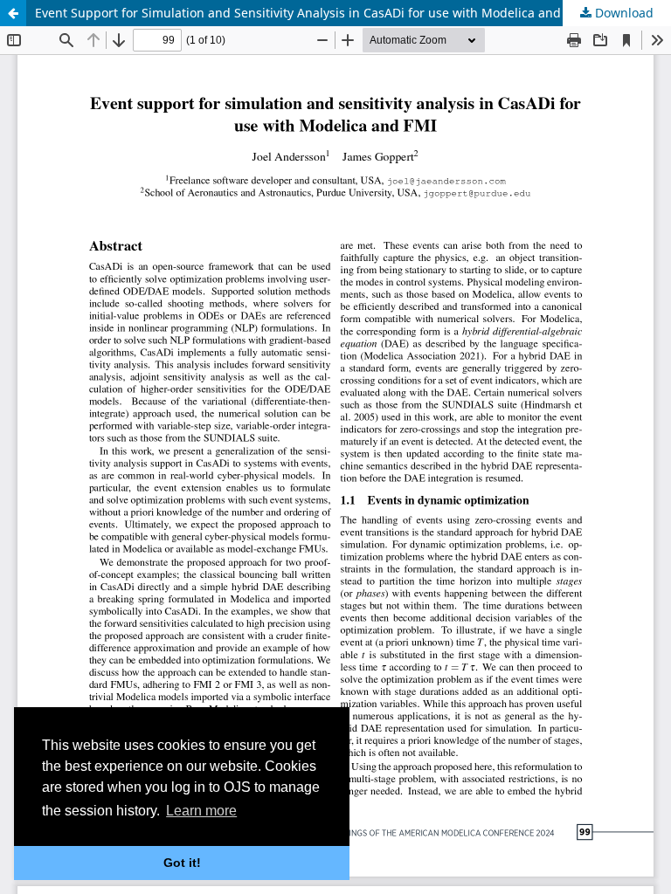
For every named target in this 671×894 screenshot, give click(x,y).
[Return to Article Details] (13, 13)
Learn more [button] (201, 810)
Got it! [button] (182, 863)
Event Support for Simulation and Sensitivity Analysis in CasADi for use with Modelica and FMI (310, 12)
